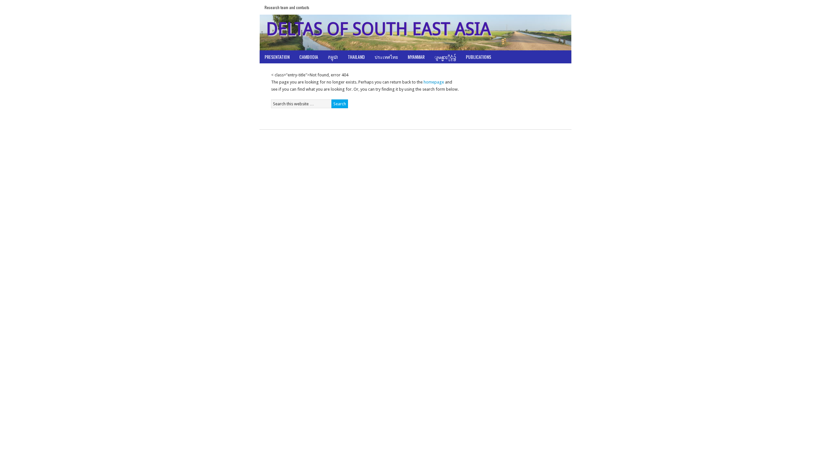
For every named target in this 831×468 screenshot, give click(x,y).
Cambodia (308, 56)
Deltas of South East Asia (378, 29)
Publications (478, 56)
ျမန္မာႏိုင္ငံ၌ (445, 56)
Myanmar (416, 56)
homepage (434, 82)
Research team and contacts (287, 7)
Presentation (277, 56)
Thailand (356, 56)
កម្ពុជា (333, 56)
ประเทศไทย (386, 56)
